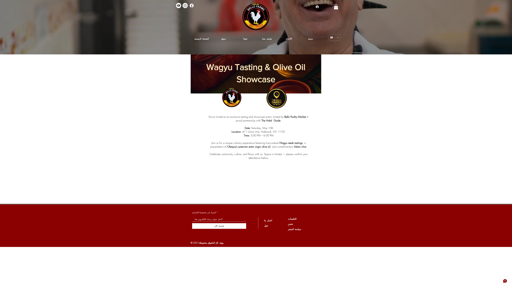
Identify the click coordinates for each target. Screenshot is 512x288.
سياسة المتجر (294, 229)
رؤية (222, 242)
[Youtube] (178, 5)
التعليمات (292, 218)
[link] (336, 6)
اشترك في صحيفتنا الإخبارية (204, 212)
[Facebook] (191, 5)
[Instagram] (185, 5)
